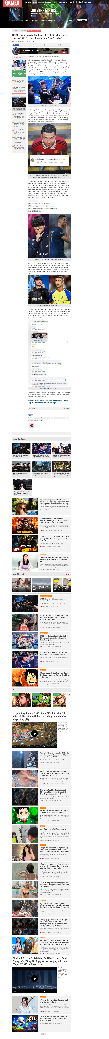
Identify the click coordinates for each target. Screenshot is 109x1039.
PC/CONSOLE (48, 2)
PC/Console (49, 546)
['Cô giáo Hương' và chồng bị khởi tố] (25, 834)
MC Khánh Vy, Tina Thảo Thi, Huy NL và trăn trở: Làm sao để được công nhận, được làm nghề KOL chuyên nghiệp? (54, 942)
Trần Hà (42, 858)
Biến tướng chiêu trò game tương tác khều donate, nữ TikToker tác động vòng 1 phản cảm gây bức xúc (54, 773)
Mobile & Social (48, 512)
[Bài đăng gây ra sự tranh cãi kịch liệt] (49, 353)
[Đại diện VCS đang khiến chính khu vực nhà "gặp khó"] (61, 448)
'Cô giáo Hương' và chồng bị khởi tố (53, 829)
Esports (23, 31)
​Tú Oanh (42, 1011)
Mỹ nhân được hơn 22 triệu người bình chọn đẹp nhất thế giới (54, 1001)
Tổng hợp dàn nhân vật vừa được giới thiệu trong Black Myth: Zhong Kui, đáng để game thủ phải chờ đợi (53, 792)
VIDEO (89, 2)
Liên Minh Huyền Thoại (44, 10)
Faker (63, 62)
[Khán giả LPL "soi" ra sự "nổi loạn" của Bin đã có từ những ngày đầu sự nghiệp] (22, 485)
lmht (48, 418)
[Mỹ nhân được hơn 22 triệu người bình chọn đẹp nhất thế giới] (25, 1004)
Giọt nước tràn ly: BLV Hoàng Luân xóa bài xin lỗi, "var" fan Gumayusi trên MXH (19, 131)
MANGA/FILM (62, 2)
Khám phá (47, 840)
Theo (49, 408)
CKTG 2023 (56, 418)
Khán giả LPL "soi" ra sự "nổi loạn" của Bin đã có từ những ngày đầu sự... (22, 493)
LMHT (67, 2)
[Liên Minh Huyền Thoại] (19, 10)
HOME (25, 2)
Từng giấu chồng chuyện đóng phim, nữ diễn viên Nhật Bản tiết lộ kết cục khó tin (54, 559)
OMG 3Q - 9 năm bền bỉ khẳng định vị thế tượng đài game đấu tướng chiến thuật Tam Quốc (54, 638)
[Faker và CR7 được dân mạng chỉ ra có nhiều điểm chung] (49, 228)
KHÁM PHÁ (55, 2)
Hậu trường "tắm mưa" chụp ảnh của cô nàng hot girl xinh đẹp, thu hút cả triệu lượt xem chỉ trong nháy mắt (54, 866)
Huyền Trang (43, 953)
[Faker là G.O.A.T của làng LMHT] (49, 90)
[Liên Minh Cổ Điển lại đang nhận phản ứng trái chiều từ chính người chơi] (61, 466)
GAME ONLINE (41, 2)
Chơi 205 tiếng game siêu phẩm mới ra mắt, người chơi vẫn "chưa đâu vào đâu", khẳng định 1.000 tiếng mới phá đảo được (19, 116)
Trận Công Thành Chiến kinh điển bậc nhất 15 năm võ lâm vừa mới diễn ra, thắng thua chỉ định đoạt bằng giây (40, 716)
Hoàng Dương (43, 783)
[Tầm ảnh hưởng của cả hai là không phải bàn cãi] (49, 289)
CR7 (31, 185)
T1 (55, 74)
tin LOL (36, 420)
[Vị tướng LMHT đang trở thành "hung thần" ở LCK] (41, 466)
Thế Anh (42, 512)
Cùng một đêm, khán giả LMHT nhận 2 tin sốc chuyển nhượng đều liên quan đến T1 (19, 82)
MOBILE (30, 2)
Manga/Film (48, 569)
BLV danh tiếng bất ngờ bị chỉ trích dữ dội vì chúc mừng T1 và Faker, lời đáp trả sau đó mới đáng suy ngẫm (19, 73)
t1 (60, 418)
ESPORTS (35, 2)
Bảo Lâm (42, 569)
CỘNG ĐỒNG (35, 21)
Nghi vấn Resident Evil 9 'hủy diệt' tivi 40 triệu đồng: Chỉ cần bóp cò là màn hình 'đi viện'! (19, 124)
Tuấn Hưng (42, 546)
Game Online (49, 800)
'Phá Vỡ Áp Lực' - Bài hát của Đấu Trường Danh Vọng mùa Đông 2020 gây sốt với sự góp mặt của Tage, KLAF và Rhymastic (40, 961)
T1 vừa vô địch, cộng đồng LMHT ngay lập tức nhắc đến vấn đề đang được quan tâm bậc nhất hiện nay (19, 89)
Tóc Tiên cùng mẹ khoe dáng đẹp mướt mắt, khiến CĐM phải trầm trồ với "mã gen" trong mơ (54, 884)
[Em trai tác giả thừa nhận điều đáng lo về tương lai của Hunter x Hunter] (25, 815)
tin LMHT (30, 420)
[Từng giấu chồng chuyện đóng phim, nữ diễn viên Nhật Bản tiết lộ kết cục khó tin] (25, 562)
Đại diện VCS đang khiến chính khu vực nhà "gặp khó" (61, 456)
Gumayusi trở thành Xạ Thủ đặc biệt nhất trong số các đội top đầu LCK (41, 457)
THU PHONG (43, 914)
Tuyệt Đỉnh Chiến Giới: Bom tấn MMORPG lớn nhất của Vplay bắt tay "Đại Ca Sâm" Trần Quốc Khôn (54, 520)
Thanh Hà (42, 840)
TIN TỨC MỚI (25, 21)
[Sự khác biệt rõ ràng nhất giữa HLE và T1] (21, 466)
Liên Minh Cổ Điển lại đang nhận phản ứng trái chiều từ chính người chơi (61, 475)
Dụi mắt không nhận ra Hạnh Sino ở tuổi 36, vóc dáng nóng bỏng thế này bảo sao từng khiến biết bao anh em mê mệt (54, 502)
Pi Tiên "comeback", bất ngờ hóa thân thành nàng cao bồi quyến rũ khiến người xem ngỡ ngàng (54, 617)
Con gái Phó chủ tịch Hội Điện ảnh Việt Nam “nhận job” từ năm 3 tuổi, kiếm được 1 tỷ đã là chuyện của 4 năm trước (54, 849)
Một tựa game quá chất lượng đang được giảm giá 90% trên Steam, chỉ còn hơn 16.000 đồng (54, 539)
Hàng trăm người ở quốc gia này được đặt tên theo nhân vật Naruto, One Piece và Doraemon (54, 675)
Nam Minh (42, 530)
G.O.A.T (41, 420)
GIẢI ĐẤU (61, 21)
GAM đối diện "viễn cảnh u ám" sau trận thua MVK (19, 109)
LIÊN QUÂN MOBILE (83, 2)
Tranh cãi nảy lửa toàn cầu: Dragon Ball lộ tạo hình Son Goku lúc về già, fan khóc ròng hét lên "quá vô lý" (19, 148)
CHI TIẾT (63, 52)
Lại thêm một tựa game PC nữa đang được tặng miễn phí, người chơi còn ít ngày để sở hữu (53, 1018)
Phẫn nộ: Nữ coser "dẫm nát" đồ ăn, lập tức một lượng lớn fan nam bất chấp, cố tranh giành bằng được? (54, 755)
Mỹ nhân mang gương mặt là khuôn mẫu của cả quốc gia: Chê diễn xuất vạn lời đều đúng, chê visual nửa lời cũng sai (54, 905)
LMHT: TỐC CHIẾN (73, 2)
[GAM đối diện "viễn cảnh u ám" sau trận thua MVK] (19, 102)
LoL (52, 418)
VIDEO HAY (69, 21)
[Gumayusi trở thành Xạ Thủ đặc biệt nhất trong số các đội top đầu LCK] (41, 448)
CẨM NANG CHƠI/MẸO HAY (48, 21)
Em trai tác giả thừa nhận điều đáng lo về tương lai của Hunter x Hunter (54, 811)
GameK (16, 31)
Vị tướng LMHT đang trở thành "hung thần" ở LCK (40, 474)
